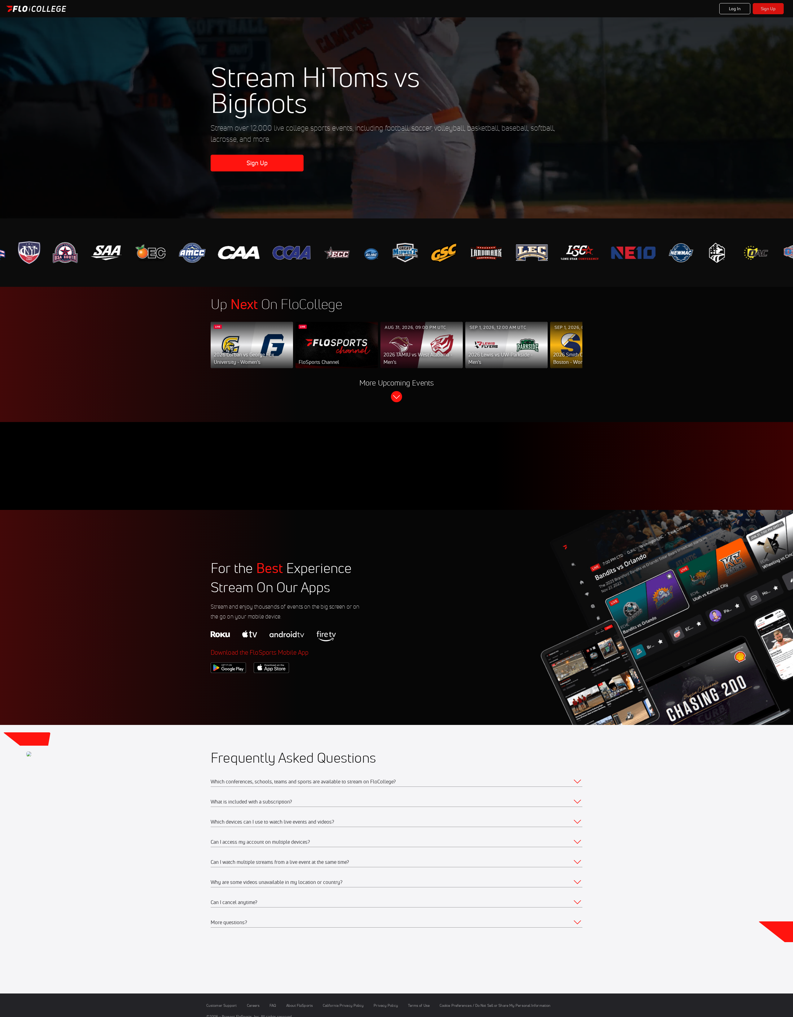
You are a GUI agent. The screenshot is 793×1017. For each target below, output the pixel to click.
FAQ (272, 1005)
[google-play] (228, 683)
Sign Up (768, 8)
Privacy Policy (386, 1005)
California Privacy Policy (343, 1005)
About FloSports (299, 1005)
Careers (253, 1005)
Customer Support (221, 1005)
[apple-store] (271, 683)
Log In (735, 8)
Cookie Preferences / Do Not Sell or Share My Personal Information (495, 1005)
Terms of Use (419, 1005)
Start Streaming (251, 351)
